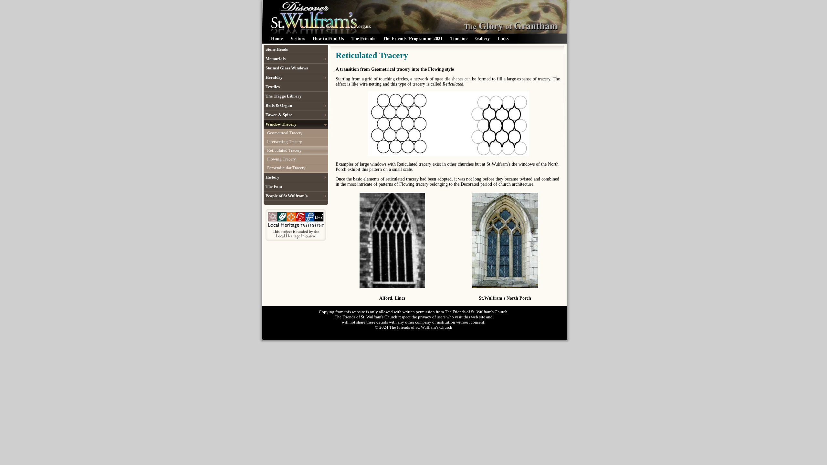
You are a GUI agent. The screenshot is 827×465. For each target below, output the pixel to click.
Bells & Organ (279, 105)
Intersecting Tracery (284, 141)
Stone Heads (277, 49)
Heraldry (274, 77)
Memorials (276, 58)
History (272, 177)
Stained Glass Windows (287, 68)
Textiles (273, 86)
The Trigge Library (284, 96)
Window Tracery (281, 124)
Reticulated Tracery (284, 150)
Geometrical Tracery (285, 132)
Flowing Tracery (281, 159)
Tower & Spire (279, 114)
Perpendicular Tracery (286, 167)
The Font (274, 186)
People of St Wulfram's (287, 195)
